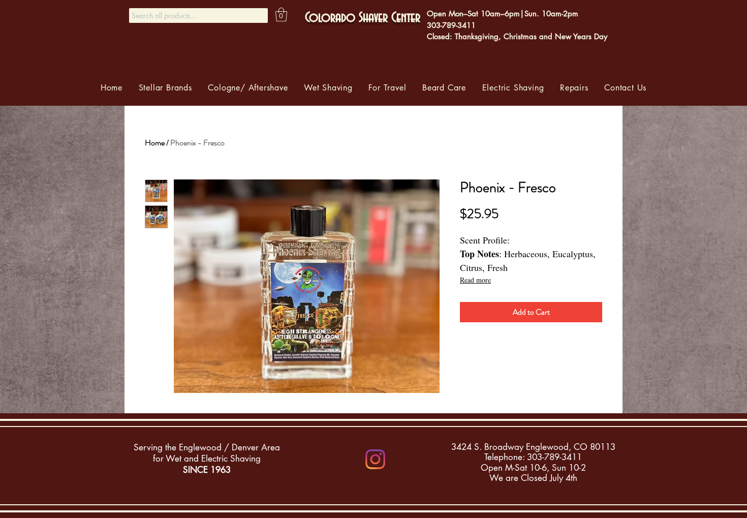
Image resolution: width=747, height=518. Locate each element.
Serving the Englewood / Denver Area (207, 447)
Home (155, 142)
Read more (475, 280)
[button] (281, 14)
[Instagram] (375, 459)
